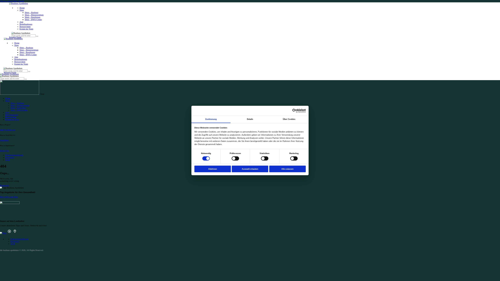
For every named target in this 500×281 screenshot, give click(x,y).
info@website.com (7, 130)
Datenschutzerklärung (14, 155)
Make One (4, 151)
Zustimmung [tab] (211, 119)
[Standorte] (14, 233)
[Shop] (3, 233)
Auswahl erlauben (250, 169)
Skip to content (6, 1)
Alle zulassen (287, 169)
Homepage (4, 185)
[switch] (235, 158)
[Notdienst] (9, 233)
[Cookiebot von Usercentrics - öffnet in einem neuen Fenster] (294, 111)
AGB (7, 160)
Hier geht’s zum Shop (9, 197)
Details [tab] (250, 119)
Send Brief (4, 140)
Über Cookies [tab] (289, 119)
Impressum (9, 157)
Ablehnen (212, 169)
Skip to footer (18, 1)
